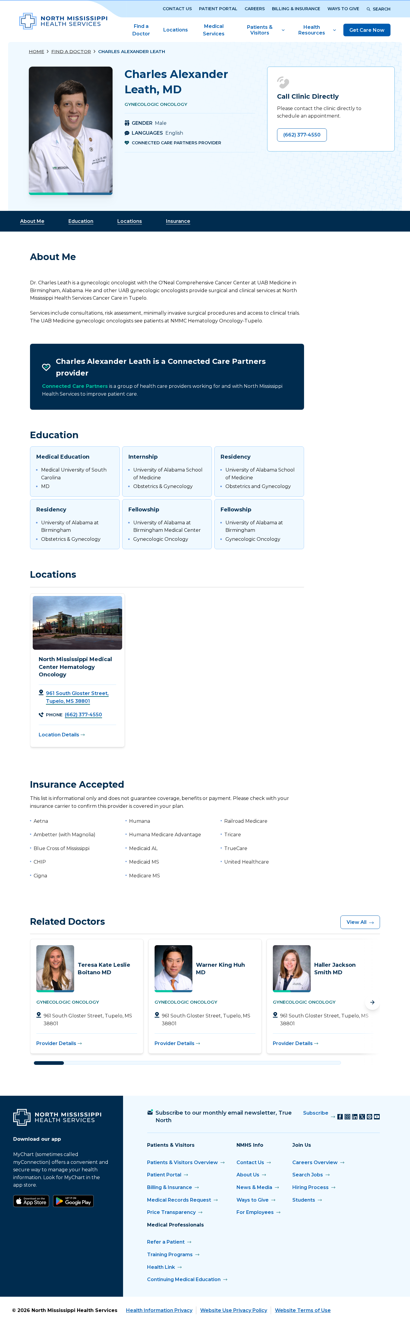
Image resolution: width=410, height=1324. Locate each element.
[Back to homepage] (63, 21)
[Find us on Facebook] (340, 1117)
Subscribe (315, 1113)
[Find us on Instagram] (347, 1117)
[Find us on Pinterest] (369, 1117)
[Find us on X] (362, 1117)
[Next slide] (372, 1002)
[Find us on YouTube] (377, 1117)
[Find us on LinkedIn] (355, 1117)
